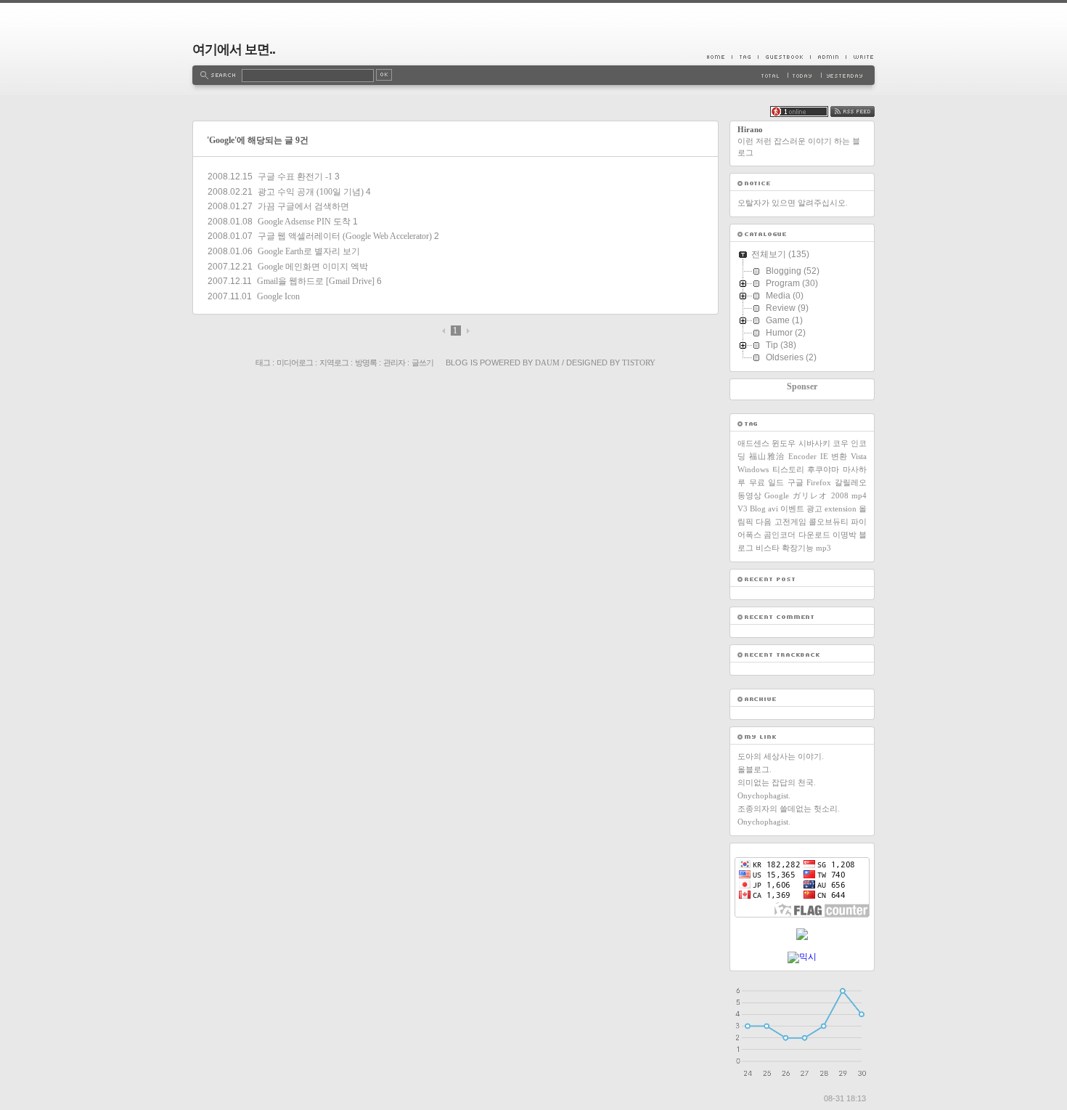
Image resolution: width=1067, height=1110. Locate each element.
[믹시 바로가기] (802, 957)
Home (719, 56)
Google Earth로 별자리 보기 (309, 251)
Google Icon (278, 296)
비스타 (768, 547)
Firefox (818, 482)
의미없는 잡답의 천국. (776, 782)
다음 (764, 521)
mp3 (823, 547)
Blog (758, 508)
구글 (796, 482)
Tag (745, 56)
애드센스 (753, 443)
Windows (753, 469)
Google (776, 495)
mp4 (859, 495)
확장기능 (798, 547)
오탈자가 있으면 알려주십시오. (792, 202)
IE (824, 456)
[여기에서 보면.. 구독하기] (852, 114)
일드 (776, 482)
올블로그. (754, 769)
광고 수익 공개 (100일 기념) (311, 192)
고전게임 (790, 521)
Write (860, 56)
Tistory (638, 362)
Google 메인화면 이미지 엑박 (313, 267)
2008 (840, 495)
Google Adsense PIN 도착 (304, 221)
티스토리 (788, 469)
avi (773, 508)
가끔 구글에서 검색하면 (303, 206)
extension (841, 508)
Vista (859, 456)
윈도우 (784, 443)
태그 (262, 362)
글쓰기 (422, 362)
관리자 (394, 362)
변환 (839, 456)
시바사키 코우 (823, 443)
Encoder (802, 456)
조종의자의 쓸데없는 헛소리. (788, 808)
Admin (828, 56)
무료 (757, 482)
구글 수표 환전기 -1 (295, 176)
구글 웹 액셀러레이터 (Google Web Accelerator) (345, 236)
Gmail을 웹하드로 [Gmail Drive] (316, 281)
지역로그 (333, 362)
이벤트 (792, 508)
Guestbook (784, 56)
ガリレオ (810, 495)
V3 (742, 508)
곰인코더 (780, 534)
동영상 (749, 495)
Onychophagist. (763, 795)
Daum (547, 362)
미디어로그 (295, 362)
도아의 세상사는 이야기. (780, 756)
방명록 (366, 362)
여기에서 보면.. (233, 49)
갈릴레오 (851, 482)
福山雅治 (767, 456)
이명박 (845, 534)
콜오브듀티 (829, 521)
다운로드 (814, 534)
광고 (814, 508)
